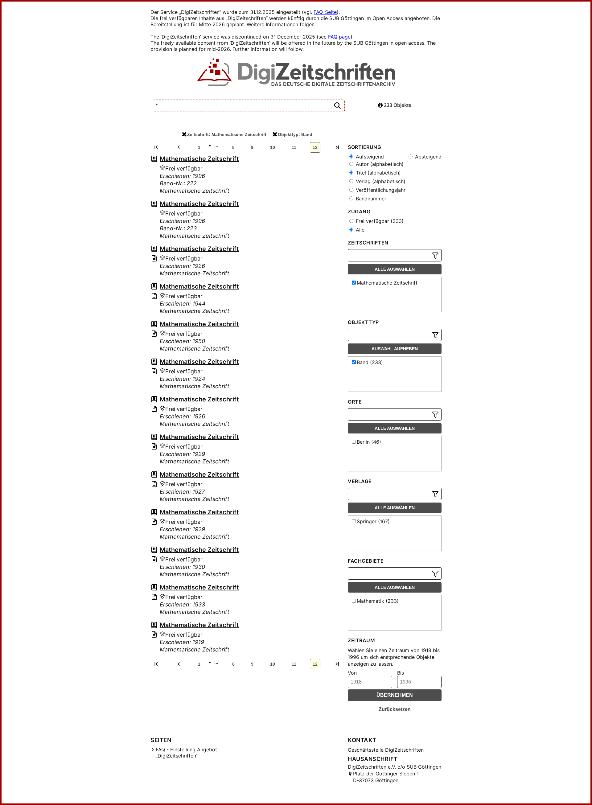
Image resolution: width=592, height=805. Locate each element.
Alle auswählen (395, 269)
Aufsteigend (369, 157)
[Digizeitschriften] (296, 72)
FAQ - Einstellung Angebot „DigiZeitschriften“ (186, 752)
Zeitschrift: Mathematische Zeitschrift (226, 134)
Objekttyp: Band (295, 134)
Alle (359, 230)
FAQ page (339, 37)
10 (272, 147)
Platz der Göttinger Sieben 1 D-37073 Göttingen (386, 776)
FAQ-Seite (325, 12)
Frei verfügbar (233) (379, 221)
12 (315, 147)
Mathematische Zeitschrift (199, 158)
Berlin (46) (369, 442)
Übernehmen (394, 695)
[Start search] (337, 105)
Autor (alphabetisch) (379, 164)
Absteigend (427, 157)
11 (294, 147)
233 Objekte (397, 105)
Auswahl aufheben (395, 348)
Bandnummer (370, 198)
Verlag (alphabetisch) (379, 181)
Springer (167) (373, 521)
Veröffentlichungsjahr (379, 190)
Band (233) (370, 362)
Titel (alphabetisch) (377, 173)
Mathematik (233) (378, 601)
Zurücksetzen (395, 709)
